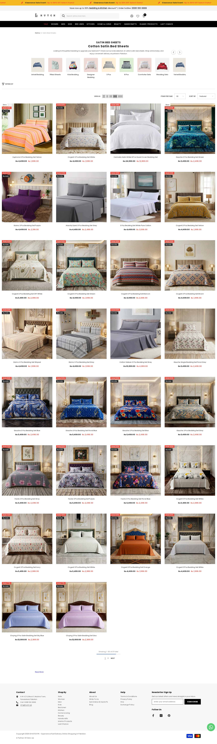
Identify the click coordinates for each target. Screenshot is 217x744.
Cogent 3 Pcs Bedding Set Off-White (27, 294)
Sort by (192, 96)
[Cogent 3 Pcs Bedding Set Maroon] (135, 265)
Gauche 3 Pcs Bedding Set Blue (27, 430)
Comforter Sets (144, 74)
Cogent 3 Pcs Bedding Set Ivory (27, 567)
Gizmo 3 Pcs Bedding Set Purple (27, 225)
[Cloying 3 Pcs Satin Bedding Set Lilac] (81, 607)
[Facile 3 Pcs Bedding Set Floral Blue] (135, 470)
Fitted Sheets (55, 74)
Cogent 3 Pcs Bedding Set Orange (135, 567)
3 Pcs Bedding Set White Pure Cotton (135, 225)
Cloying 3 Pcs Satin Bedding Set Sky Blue (27, 635)
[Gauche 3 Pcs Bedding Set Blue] (27, 402)
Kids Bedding (73, 74)
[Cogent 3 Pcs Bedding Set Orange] (135, 539)
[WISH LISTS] (137, 16)
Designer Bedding (91, 76)
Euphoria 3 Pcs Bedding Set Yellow (27, 157)
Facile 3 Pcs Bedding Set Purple (81, 499)
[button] (173, 52)
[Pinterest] (169, 716)
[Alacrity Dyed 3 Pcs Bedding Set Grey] (81, 197)
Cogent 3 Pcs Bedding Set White (81, 157)
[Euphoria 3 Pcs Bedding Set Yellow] (27, 128)
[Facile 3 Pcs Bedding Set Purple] (81, 470)
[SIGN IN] (131, 15)
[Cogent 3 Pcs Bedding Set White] (81, 128)
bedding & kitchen (98, 8)
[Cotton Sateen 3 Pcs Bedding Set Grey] (135, 334)
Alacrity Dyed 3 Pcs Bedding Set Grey (81, 225)
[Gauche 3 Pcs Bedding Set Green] (190, 128)
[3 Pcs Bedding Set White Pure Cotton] (135, 197)
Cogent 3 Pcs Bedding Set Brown (190, 294)
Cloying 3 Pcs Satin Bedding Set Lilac (81, 635)
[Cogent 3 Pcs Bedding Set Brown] (190, 265)
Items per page (167, 96)
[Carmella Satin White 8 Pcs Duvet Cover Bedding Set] (135, 128)
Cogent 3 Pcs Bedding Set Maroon (135, 294)
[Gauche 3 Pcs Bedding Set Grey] (190, 402)
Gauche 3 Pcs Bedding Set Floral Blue (81, 430)
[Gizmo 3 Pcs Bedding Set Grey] (81, 334)
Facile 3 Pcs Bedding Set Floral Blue (135, 499)
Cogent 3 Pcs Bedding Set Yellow (190, 225)
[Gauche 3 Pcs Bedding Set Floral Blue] (81, 402)
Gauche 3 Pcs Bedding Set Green (190, 157)
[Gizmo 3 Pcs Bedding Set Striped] (27, 334)
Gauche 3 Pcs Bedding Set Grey (190, 430)
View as (97, 96)
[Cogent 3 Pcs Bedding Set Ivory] (27, 539)
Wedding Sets (162, 74)
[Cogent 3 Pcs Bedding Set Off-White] (27, 265)
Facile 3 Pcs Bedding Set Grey (27, 499)
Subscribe (192, 701)
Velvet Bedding (37, 74)
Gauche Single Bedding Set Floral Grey (190, 362)
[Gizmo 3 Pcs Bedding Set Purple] (27, 197)
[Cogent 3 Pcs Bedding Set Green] (81, 265)
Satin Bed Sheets (49, 33)
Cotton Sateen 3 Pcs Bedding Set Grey (136, 362)
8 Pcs (126, 74)
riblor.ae (30, 738)
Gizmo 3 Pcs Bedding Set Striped (27, 362)
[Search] (89, 16)
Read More (39, 672)
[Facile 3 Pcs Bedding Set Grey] (27, 470)
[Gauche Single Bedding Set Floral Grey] (190, 334)
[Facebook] (153, 716)
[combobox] (92, 16)
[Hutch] (37, 65)
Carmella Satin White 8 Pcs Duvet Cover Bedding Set (136, 157)
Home (37, 33)
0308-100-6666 (139, 8)
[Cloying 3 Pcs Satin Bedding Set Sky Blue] (27, 607)
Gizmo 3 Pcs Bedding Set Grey (81, 362)
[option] (109, 66)
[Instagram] (161, 716)
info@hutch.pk (26, 705)
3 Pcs (108, 74)
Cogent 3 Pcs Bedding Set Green (81, 294)
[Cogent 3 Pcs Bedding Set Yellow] (190, 197)
